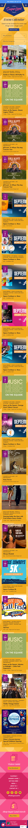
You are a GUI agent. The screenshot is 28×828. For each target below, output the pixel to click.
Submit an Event (13, 29)
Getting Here (13, 781)
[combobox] (23, 826)
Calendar (13, 776)
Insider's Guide (13, 778)
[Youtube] (20, 792)
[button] (14, 35)
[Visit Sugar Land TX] (14, 9)
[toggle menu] (25, 5)
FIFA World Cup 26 (13, 1)
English (22, 826)
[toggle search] (3, 5)
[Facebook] (8, 792)
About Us (13, 786)
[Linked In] (16, 792)
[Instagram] (12, 792)
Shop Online (13, 816)
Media (13, 783)
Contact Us (13, 788)
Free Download (13, 768)
